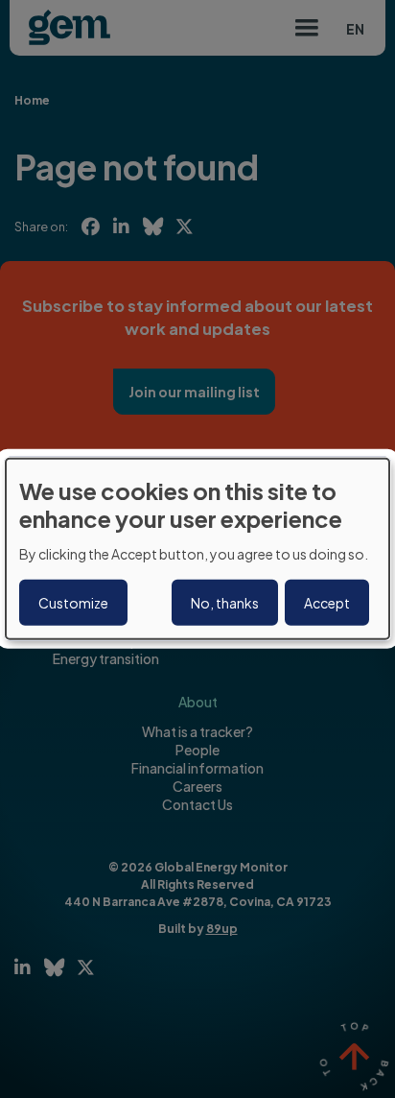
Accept (327, 602)
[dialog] (197, 549)
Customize (73, 602)
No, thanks (225, 602)
